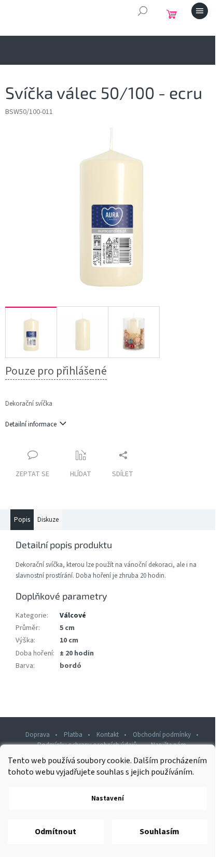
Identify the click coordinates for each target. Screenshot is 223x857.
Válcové (73, 615)
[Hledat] (142, 11)
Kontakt (107, 734)
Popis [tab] (22, 519)
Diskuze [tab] (48, 519)
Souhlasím (159, 831)
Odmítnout (55, 831)
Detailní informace (31, 424)
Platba (73, 734)
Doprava (37, 734)
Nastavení (107, 798)
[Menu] (199, 11)
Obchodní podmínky (162, 734)
